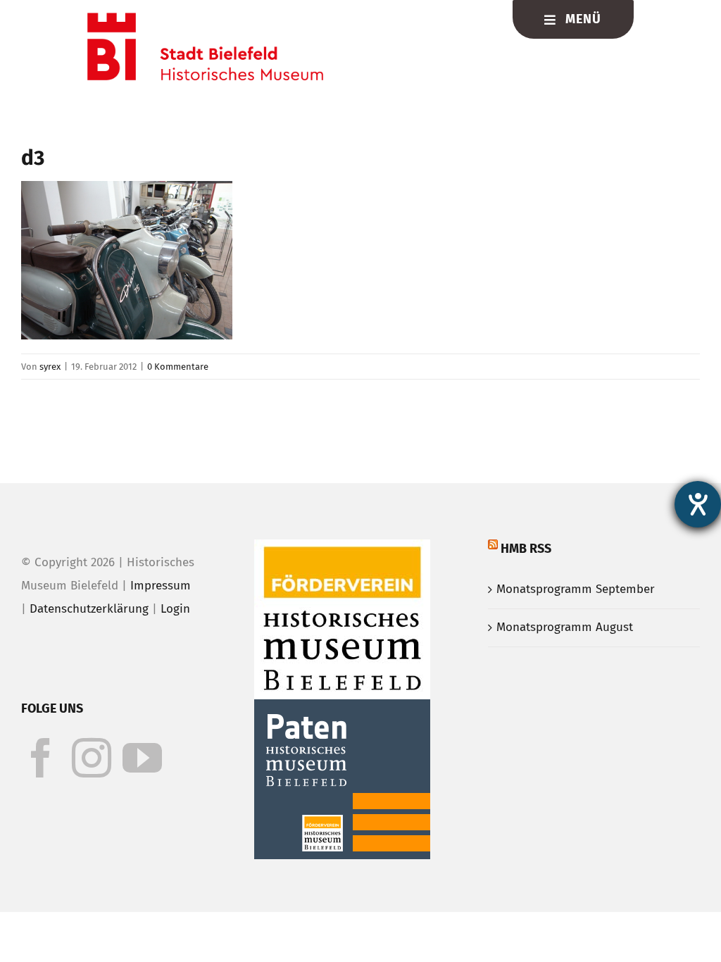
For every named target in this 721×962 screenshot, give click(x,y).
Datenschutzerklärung (89, 608)
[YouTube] (142, 757)
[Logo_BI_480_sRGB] (205, 18)
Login (175, 608)
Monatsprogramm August (564, 627)
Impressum (160, 585)
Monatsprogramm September (575, 589)
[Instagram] (91, 757)
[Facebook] (41, 757)
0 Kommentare (177, 366)
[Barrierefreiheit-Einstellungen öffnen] (698, 504)
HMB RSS (526, 548)
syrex (50, 366)
